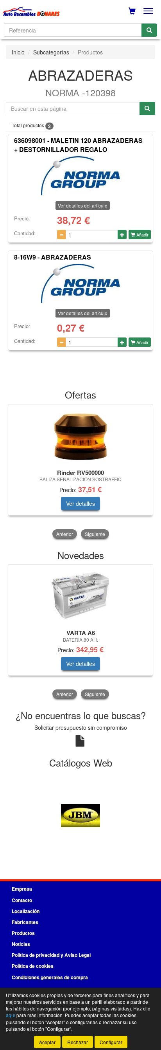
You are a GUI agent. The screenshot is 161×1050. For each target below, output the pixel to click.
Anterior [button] (64, 533)
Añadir (141, 234)
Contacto (22, 900)
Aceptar (47, 1042)
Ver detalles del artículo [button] (82, 205)
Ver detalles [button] (80, 503)
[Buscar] (149, 30)
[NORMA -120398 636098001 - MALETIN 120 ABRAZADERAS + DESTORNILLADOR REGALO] (80, 175)
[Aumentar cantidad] (122, 234)
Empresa (22, 888)
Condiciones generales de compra (50, 977)
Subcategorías (51, 52)
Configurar (111, 1042)
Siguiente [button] (95, 533)
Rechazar (77, 1042)
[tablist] (80, 472)
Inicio (18, 52)
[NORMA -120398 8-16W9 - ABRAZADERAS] (80, 283)
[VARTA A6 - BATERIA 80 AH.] (80, 595)
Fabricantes (25, 922)
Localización (25, 911)
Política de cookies (33, 965)
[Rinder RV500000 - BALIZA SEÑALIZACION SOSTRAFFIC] (80, 435)
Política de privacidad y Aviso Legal (51, 954)
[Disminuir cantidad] (61, 234)
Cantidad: (25, 233)
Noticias (21, 943)
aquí (10, 1015)
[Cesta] (132, 11)
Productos (23, 932)
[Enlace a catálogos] (80, 815)
